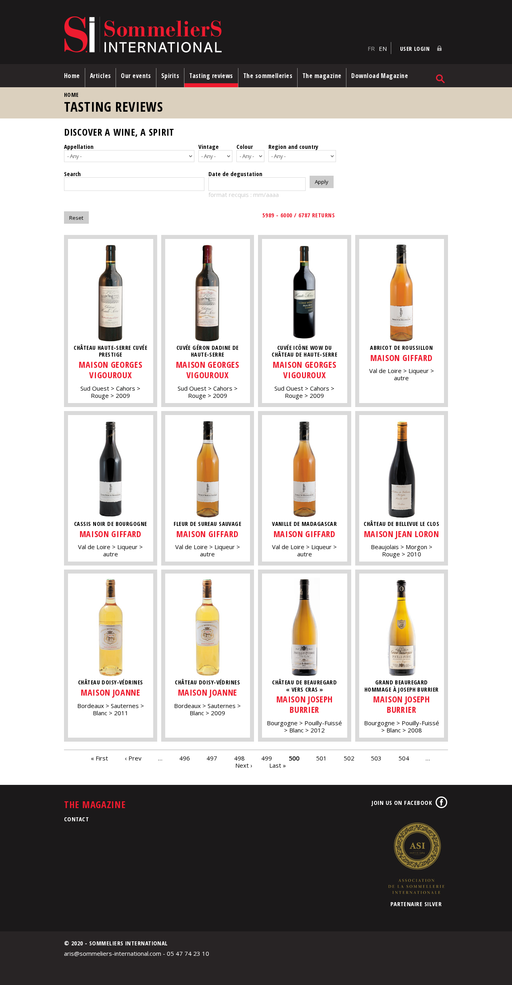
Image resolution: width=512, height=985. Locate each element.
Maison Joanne (110, 692)
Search (72, 173)
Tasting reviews (211, 75)
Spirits (170, 75)
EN (383, 48)
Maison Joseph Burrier (304, 704)
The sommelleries (267, 75)
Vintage (208, 146)
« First (99, 758)
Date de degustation (235, 173)
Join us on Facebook (402, 802)
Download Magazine (379, 75)
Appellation (79, 146)
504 (403, 758)
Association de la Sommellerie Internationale (416, 858)
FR (371, 48)
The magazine (321, 75)
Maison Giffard (401, 357)
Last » (277, 765)
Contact (76, 819)
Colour (244, 146)
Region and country (293, 146)
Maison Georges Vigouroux (110, 370)
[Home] (214, 35)
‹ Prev (133, 758)
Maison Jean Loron (401, 534)
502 (349, 758)
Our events (136, 75)
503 (376, 758)
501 (321, 758)
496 (184, 758)
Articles (100, 75)
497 (211, 758)
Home (72, 75)
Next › (243, 765)
